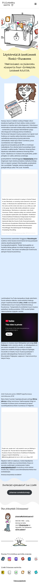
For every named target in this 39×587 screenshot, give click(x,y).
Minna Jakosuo (23, 455)
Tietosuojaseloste (19, 581)
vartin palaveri (20, 530)
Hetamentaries (28, 159)
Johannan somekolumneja (19, 492)
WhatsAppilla (23, 525)
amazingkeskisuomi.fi (8, 467)
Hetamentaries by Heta (18, 233)
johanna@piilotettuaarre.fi (24, 516)
